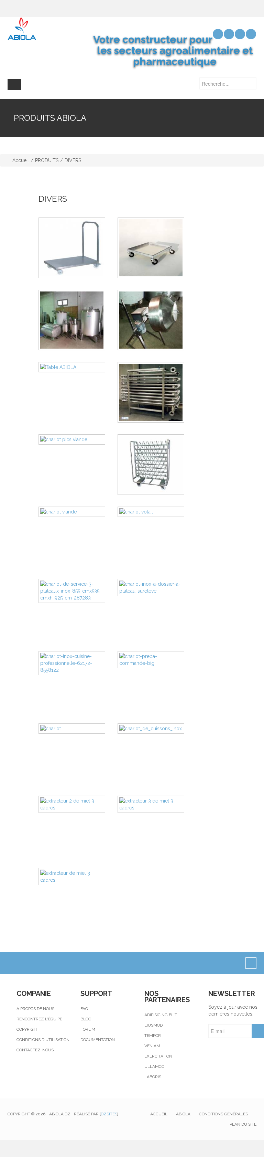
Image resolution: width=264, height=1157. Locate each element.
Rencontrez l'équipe (39, 1019)
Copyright (27, 1029)
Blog (85, 1019)
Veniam (152, 1045)
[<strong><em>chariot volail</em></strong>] (157, 512)
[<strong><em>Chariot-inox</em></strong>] (157, 247)
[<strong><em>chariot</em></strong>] (78, 728)
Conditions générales (223, 1114)
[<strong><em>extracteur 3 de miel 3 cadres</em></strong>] (157, 804)
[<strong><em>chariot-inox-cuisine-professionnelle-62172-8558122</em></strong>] (78, 663)
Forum (87, 1029)
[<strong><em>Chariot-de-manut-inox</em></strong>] (78, 247)
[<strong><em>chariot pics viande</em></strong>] (78, 439)
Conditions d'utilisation (42, 1039)
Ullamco (154, 1066)
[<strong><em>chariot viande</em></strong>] (78, 512)
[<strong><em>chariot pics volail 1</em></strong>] (157, 464)
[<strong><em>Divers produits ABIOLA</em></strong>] (78, 320)
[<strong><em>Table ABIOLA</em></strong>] (78, 367)
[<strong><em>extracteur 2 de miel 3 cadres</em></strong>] (78, 804)
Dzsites (109, 1114)
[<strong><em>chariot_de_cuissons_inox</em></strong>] (157, 728)
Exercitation (158, 1056)
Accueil (20, 160)
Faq (84, 1008)
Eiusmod (153, 1025)
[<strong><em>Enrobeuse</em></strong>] (157, 320)
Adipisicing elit (160, 1014)
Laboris (152, 1076)
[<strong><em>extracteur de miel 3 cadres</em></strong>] (78, 876)
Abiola (183, 1114)
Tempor (152, 1035)
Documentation (97, 1039)
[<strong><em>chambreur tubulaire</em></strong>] (157, 392)
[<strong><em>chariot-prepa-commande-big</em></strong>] (157, 659)
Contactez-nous (35, 1050)
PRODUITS (46, 160)
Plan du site (243, 1124)
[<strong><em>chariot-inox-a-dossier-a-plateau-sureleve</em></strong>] (157, 587)
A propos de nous (35, 1008)
